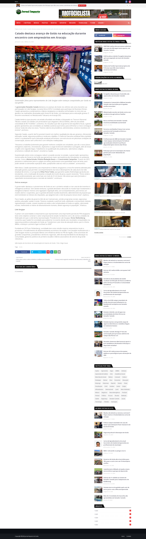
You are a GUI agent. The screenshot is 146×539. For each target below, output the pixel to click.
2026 (113, 511)
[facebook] (126, 1)
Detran (105, 380)
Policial (97, 395)
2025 (113, 514)
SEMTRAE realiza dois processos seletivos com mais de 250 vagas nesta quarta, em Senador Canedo (117, 48)
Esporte (113, 383)
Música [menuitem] (36, 23)
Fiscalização (98, 386)
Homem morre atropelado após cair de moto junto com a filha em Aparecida (116, 488)
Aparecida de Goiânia (101, 374)
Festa (125, 383)
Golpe (124, 386)
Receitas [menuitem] (54, 23)
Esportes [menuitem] (63, 23)
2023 (113, 521)
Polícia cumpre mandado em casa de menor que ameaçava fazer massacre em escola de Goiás (116, 424)
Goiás (24, 29)
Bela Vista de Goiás (100, 377)
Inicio (16, 1)
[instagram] (130, 1)
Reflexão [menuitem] (72, 23)
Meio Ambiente (125, 389)
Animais (124, 371)
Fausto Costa (20, 42)
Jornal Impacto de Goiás (31, 536)
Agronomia (104, 371)
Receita (117, 395)
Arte (111, 374)
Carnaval (117, 377)
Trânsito (106, 402)
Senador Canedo (114, 399)
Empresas (106, 383)
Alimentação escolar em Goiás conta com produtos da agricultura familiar (117, 113)
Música (97, 392)
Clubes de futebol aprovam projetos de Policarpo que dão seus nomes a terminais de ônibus (49, 5)
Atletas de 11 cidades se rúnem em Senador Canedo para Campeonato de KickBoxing (116, 479)
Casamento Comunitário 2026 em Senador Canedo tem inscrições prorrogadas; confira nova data (117, 104)
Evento (120, 383)
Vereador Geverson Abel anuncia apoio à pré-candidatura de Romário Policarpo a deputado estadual (117, 343)
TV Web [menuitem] (92, 23)
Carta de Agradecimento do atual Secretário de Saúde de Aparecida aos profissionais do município (116, 292)
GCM (106, 386)
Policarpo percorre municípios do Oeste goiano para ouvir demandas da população (116, 153)
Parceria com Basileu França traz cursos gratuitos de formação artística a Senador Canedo (116, 131)
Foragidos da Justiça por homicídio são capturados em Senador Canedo (116, 95)
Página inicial (18, 29)
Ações (97, 371)
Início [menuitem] (18, 23)
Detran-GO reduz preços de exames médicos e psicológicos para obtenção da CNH (117, 353)
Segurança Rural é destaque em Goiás (116, 432)
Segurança (104, 399)
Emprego (98, 383)
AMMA (117, 371)
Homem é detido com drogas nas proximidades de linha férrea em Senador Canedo (114, 314)
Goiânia (112, 386)
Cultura (124, 377)
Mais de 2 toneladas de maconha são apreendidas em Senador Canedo (115, 497)
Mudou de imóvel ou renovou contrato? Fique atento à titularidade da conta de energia (116, 262)
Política (104, 395)
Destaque (98, 380)
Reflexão (123, 395)
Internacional (109, 389)
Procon (110, 395)
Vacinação (114, 402)
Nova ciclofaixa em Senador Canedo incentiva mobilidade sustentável (115, 122)
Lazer (116, 389)
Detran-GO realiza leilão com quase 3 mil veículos (116, 271)
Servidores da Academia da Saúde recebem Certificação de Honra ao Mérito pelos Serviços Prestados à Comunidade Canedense (117, 281)
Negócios (104, 392)
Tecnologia (98, 402)
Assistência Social (120, 374)
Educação (125, 380)
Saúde (97, 399)
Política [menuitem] (45, 23)
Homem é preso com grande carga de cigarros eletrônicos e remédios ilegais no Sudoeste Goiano (116, 324)
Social (123, 399)
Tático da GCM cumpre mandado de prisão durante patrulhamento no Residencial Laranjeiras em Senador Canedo (115, 303)
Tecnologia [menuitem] (83, 23)
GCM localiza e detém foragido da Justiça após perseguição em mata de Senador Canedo (117, 58)
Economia (117, 380)
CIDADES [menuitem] (101, 23)
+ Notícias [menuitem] (27, 23)
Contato (129, 536)
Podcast (124, 392)
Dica (111, 380)
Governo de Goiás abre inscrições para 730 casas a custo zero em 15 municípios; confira (116, 461)
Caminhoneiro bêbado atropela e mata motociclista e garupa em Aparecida (116, 470)
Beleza (110, 377)
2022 (113, 525)
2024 (113, 518)
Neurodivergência (115, 392)
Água (111, 371)
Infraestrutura (99, 389)
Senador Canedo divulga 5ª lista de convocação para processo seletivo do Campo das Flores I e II (116, 333)
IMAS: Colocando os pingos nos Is (114, 451)
